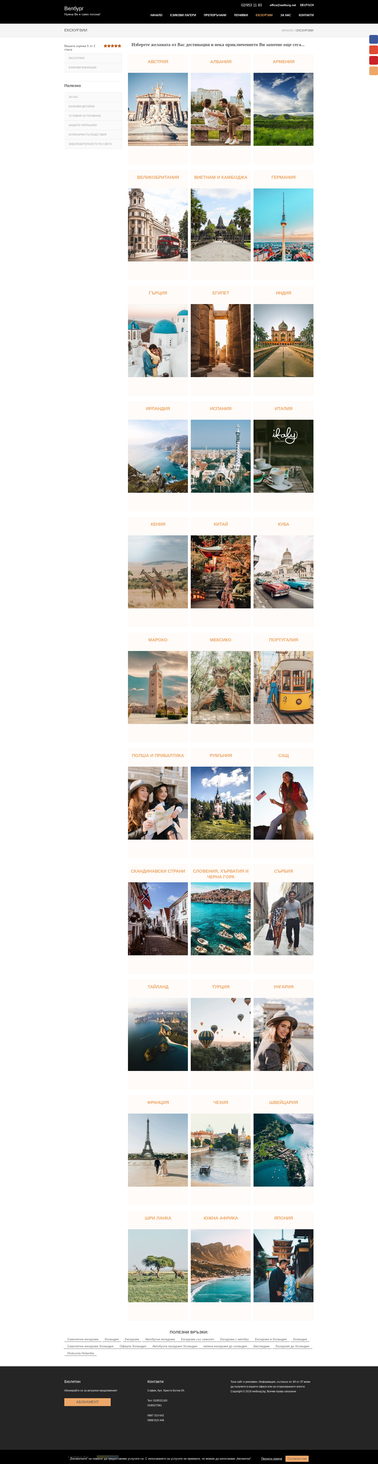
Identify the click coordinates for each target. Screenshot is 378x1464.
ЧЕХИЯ (220, 1102)
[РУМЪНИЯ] (221, 803)
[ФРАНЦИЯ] (158, 1150)
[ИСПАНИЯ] (221, 456)
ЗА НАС (285, 15)
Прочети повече (271, 1458)
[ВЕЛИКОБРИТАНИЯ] (158, 224)
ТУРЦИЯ (220, 986)
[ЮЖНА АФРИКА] (221, 1265)
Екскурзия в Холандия (271, 1339)
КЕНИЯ (158, 524)
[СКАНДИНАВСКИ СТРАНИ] (158, 918)
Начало (156, 15)
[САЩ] (283, 803)
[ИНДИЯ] (283, 340)
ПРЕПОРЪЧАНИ (215, 15)
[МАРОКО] (158, 687)
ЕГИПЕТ (220, 293)
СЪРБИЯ (283, 871)
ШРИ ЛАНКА (158, 1218)
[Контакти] (373, 70)
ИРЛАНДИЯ (158, 408)
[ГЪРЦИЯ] (158, 340)
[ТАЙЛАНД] (158, 1034)
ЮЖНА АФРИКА (221, 1218)
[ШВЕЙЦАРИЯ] (283, 1150)
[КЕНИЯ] (158, 571)
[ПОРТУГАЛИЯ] (283, 687)
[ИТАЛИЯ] (283, 456)
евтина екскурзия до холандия (225, 1346)
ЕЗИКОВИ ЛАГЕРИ (183, 15)
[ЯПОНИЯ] (283, 1265)
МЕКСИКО (220, 639)
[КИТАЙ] (221, 571)
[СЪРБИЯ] (283, 918)
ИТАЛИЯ (283, 408)
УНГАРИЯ (284, 986)
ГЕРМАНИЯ (283, 177)
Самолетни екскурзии (82, 1339)
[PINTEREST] (373, 60)
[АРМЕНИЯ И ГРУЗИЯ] (283, 109)
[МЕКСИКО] (221, 687)
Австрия (158, 61)
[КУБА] (283, 571)
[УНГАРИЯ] (283, 1034)
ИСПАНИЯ (220, 408)
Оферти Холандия (133, 1346)
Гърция (158, 293)
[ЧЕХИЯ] (221, 1150)
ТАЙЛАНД (158, 986)
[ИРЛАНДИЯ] (158, 456)
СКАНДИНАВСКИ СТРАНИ (158, 871)
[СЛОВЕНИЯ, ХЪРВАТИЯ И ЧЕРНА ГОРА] (221, 918)
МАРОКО (158, 639)
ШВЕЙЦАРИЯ (283, 1102)
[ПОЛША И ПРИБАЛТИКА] (158, 803)
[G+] (373, 49)
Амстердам (261, 1346)
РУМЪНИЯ (221, 755)
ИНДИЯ (283, 293)
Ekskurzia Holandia (80, 1353)
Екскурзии (264, 15)
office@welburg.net (283, 5)
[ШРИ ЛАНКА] (158, 1265)
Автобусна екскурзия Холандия (174, 1346)
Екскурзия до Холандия (292, 1346)
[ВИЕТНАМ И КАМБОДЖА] (221, 224)
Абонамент (87, 1402)
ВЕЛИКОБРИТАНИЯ (158, 177)
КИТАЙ (221, 524)
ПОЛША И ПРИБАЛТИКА (158, 755)
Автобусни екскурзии (160, 1339)
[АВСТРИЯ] (158, 109)
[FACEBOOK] (373, 39)
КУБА (283, 524)
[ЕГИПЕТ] (221, 340)
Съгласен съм (297, 1458)
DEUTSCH (307, 5)
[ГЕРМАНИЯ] (283, 224)
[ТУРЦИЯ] (221, 1034)
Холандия (112, 1339)
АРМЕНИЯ (283, 61)
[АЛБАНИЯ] (221, 109)
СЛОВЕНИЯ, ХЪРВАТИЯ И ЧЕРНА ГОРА (220, 874)
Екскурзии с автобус (234, 1339)
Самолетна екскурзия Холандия (90, 1346)
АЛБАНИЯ (220, 61)
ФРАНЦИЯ (158, 1102)
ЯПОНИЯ (283, 1218)
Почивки (241, 15)
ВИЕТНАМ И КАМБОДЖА (220, 177)
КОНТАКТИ (306, 15)
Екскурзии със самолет (197, 1339)
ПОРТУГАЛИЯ (283, 639)
